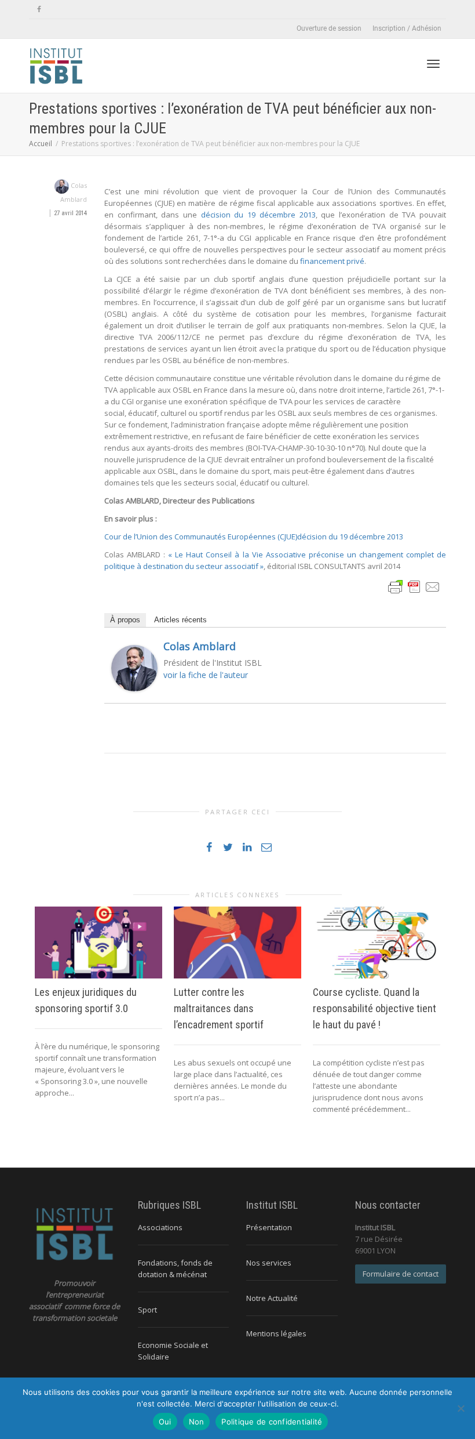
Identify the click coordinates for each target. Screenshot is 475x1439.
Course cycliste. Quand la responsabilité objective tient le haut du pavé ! (374, 1008)
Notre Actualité (272, 1298)
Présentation (269, 1227)
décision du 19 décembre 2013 (258, 214)
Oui (165, 1421)
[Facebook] (39, 9)
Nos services (268, 1262)
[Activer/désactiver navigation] (433, 64)
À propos (125, 619)
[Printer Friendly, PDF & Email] (414, 586)
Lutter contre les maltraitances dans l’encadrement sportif (219, 1008)
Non (196, 1421)
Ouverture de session (329, 28)
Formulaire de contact (401, 1273)
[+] (98, 942)
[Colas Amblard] (134, 667)
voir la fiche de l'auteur (205, 674)
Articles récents (180, 619)
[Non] (460, 1408)
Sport (147, 1309)
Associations (160, 1227)
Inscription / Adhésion (406, 28)
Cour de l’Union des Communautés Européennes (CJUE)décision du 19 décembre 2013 (253, 536)
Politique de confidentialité (271, 1421)
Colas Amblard (199, 646)
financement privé (332, 261)
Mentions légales (276, 1333)
